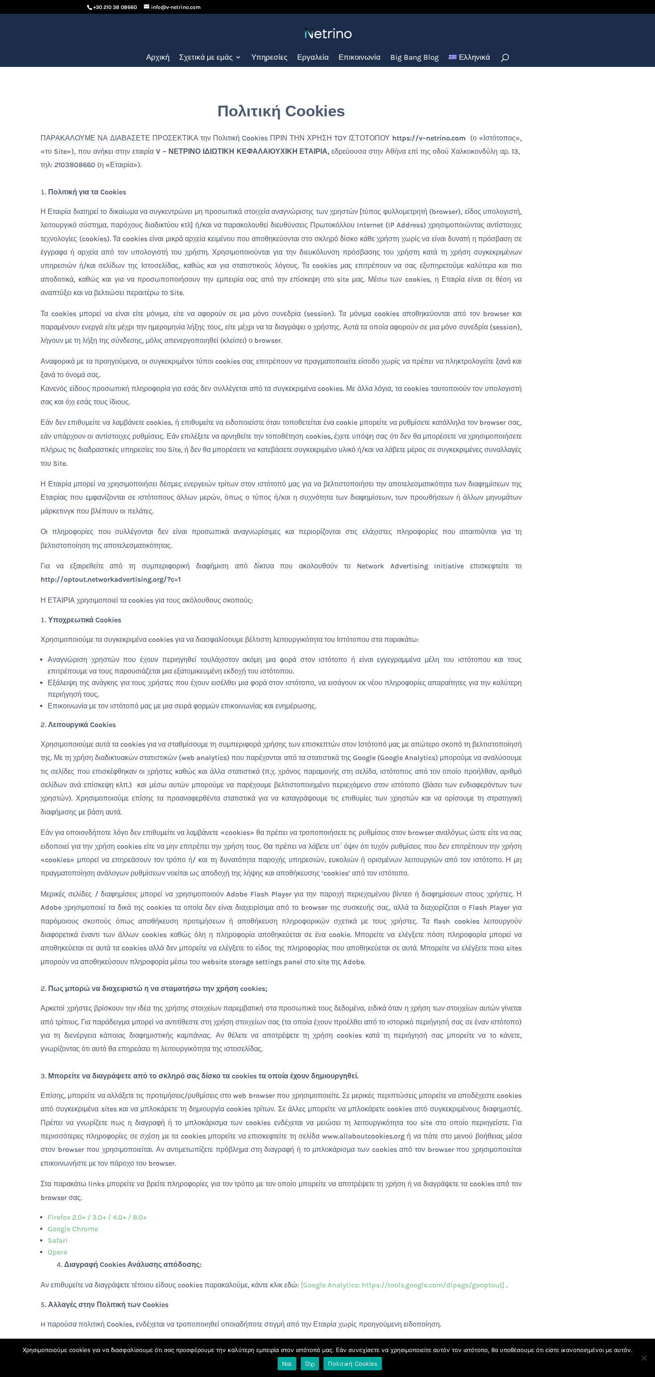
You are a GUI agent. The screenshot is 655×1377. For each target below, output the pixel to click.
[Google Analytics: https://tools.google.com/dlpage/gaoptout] (402, 1285)
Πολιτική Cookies (352, 1363)
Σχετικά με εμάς (206, 58)
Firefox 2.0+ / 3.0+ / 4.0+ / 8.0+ (97, 1217)
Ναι (287, 1363)
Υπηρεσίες (269, 58)
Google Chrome (73, 1229)
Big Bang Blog (414, 58)
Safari (58, 1240)
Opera (57, 1252)
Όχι (310, 1363)
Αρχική (157, 58)
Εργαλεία (313, 58)
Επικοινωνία (360, 58)
